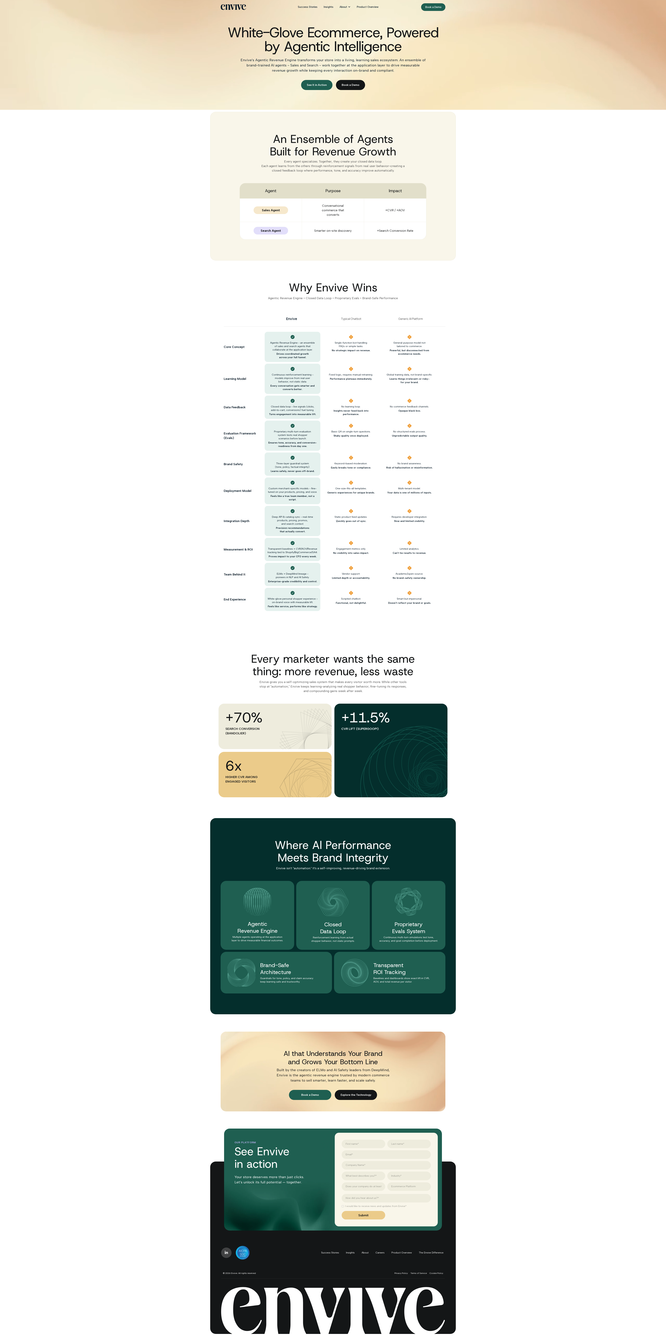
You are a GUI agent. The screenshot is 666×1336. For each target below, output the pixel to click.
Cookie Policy (436, 1273)
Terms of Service (419, 1273)
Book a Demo (433, 7)
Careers (380, 1252)
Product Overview (367, 6)
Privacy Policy (401, 1273)
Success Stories (307, 6)
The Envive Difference (431, 1252)
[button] (345, 7)
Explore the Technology (356, 1094)
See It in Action (317, 85)
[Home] (233, 7)
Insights (328, 6)
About (343, 6)
